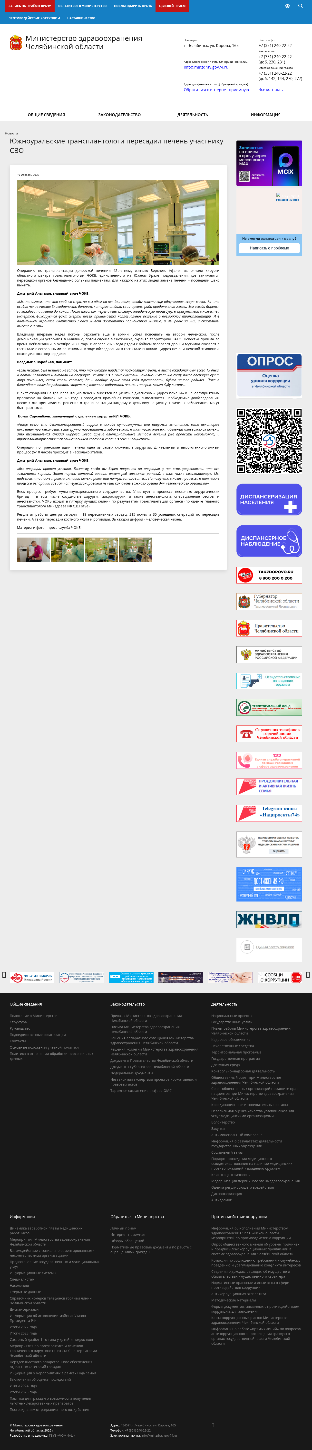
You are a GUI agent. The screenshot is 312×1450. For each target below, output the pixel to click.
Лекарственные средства (232, 1045)
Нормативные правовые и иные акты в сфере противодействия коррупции (250, 1285)
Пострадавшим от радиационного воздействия (49, 1409)
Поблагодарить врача (133, 6)
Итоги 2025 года (23, 1392)
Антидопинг (221, 1200)
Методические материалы (233, 1300)
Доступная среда (225, 1064)
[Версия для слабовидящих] (287, 6)
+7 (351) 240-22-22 (275, 45)
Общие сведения (46, 114)
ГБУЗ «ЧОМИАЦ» (62, 1435)
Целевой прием (172, 6)
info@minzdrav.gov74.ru (159, 1435)
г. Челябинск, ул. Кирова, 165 (211, 45)
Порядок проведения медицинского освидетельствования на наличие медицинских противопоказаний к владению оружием (251, 1163)
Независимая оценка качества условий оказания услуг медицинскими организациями (252, 1113)
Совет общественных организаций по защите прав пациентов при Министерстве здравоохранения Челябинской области (254, 1093)
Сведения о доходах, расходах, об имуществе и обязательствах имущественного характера (250, 1274)
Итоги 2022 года (23, 1327)
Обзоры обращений (127, 1240)
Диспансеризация (226, 1193)
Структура (18, 1022)
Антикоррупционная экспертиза (238, 1293)
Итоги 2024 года (23, 1385)
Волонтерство (223, 1122)
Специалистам (22, 1279)
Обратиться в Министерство (82, 6)
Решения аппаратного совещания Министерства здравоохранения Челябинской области (152, 1040)
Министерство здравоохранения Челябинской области (84, 42)
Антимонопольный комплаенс (236, 1134)
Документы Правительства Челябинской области (151, 1060)
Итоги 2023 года (23, 1333)
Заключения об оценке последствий (40, 1379)
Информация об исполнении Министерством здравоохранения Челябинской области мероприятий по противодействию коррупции (251, 1233)
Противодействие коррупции (34, 18)
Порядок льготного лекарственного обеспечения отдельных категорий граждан (51, 1364)
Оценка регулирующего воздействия (242, 1187)
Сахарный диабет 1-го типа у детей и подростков (51, 1339)
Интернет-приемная (127, 1234)
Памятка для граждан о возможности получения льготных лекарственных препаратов (50, 1401)
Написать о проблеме (269, 248)
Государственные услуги (232, 1022)
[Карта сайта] (275, 6)
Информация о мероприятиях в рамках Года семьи (53, 1373)
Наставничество (81, 18)
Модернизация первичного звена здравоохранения (255, 1181)
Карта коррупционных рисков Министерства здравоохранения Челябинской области (249, 1320)
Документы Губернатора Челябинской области (149, 1066)
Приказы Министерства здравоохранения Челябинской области (146, 1018)
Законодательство (119, 114)
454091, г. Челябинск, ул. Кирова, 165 (148, 1425)
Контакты (18, 1041)
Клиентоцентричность (230, 1174)
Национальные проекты (231, 1015)
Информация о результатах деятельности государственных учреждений (246, 1143)
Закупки (218, 1128)
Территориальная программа (236, 1052)
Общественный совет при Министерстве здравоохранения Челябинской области (246, 1080)
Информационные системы (33, 1273)
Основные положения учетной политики (44, 1047)
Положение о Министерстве (33, 1015)
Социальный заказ (227, 1152)
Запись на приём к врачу (30, 6)
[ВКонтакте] (215, 1425)
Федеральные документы (131, 1073)
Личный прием (123, 1228)
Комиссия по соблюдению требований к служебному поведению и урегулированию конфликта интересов (256, 1262)
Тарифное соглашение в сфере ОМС (141, 1090)
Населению (19, 1285)
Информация (266, 114)
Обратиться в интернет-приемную (216, 89)
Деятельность (192, 114)
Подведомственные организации (38, 1034)
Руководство (20, 1028)
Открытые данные (25, 1292)
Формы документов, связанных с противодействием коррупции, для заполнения (255, 1309)
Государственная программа (235, 1058)
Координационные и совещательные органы (249, 1104)
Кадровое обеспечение (231, 1039)
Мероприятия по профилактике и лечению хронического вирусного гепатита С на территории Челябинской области (53, 1351)
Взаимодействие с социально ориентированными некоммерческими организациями (52, 1253)
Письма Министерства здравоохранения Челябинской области (145, 1029)
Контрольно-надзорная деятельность (243, 1071)
